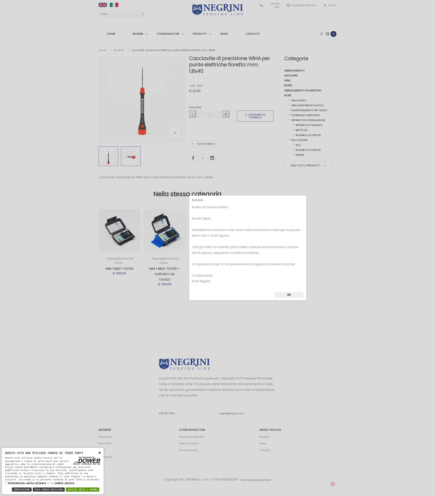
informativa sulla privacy (27, 482)
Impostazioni (22, 489)
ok (289, 295)
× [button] (99, 452)
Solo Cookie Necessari (48, 489)
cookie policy (64, 482)
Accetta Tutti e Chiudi (83, 489)
